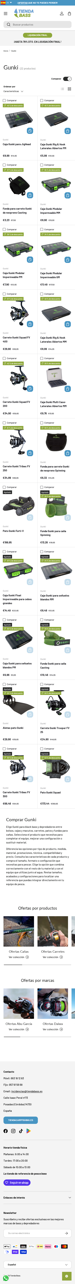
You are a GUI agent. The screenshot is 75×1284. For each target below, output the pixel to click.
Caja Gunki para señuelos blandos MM (54, 597)
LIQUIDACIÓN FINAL (37, 35)
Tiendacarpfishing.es (20, 1120)
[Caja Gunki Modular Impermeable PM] (19, 248)
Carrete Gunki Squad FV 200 (16, 403)
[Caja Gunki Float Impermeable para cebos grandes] (19, 570)
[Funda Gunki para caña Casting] (56, 639)
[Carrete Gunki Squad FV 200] (19, 377)
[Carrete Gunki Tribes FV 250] (19, 442)
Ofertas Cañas (19, 951)
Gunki (13, 51)
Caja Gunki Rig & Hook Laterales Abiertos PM (53, 146)
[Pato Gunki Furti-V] (19, 506)
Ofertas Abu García (19, 1024)
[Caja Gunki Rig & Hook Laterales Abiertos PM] (56, 119)
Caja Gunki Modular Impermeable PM (14, 275)
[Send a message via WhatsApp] (6, 1278)
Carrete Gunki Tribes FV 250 (16, 468)
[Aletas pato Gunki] (19, 703)
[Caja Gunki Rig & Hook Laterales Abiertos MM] (56, 313)
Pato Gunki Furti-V (13, 530)
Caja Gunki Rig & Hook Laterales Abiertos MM (53, 339)
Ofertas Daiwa (53, 1024)
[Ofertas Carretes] (53, 931)
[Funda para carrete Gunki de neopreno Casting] (19, 184)
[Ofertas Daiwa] (53, 1003)
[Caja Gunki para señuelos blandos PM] (19, 639)
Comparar (56, 78)
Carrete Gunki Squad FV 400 (16, 339)
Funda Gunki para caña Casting (53, 665)
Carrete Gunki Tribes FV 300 (16, 794)
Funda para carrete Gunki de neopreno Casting (17, 210)
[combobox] (37, 24)
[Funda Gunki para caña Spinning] (56, 506)
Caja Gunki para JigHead (17, 144)
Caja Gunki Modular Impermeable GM (51, 275)
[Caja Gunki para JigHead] (19, 119)
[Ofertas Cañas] (18, 931)
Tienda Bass (15, 1275)
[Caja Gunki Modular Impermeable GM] (56, 248)
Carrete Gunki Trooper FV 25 (54, 730)
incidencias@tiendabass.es (26, 1091)
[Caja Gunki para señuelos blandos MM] (56, 571)
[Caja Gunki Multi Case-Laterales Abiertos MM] (56, 377)
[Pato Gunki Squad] (56, 768)
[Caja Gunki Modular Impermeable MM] (56, 184)
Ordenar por (9, 86)
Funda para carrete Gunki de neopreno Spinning (54, 468)
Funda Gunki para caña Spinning (53, 533)
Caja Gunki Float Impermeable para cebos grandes (17, 599)
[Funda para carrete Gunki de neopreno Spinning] (56, 442)
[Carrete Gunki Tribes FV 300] (19, 768)
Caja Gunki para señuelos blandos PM (17, 665)
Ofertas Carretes (53, 951)
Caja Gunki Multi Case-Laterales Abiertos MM (53, 404)
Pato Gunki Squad (50, 792)
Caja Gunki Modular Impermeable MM (51, 210)
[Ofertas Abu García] (18, 1003)
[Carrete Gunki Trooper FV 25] (56, 703)
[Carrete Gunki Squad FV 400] (19, 313)
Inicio (5, 51)
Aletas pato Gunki (13, 727)
